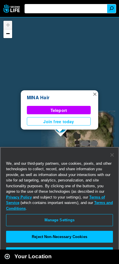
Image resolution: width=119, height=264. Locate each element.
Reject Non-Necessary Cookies (59, 237)
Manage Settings (59, 220)
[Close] (112, 155)
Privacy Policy (19, 197)
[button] (94, 93)
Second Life (12, 8)
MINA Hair (38, 97)
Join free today (58, 121)
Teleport (59, 110)
